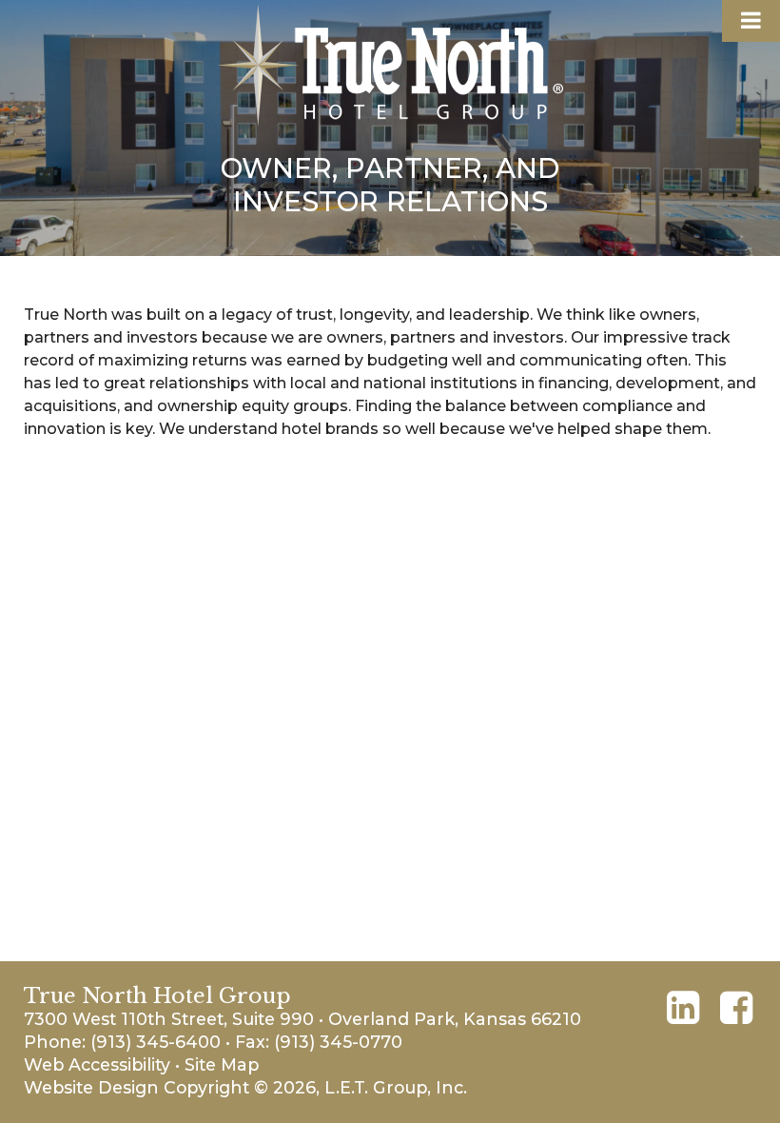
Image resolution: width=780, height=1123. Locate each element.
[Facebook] (736, 1007)
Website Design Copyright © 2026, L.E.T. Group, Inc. (245, 1087)
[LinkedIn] (683, 1007)
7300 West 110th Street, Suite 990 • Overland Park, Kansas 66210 (302, 1019)
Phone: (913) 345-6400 (122, 1042)
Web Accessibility (97, 1064)
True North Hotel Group (390, 65)
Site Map (222, 1064)
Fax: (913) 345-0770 (318, 1042)
